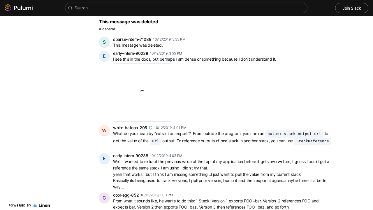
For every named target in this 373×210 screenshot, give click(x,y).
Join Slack (351, 8)
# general (107, 29)
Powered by (20, 205)
